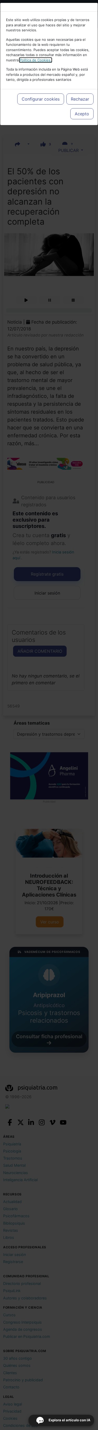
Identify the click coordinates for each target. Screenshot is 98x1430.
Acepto (82, 113)
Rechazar (80, 99)
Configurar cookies (41, 99)
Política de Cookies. (35, 60)
